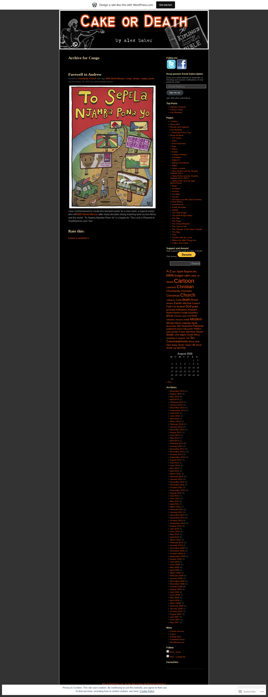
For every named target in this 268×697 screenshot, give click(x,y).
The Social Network (181, 224)
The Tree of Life (179, 226)
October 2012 (176, 454)
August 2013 (176, 432)
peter (190, 329)
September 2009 (177, 556)
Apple (180, 271)
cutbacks (170, 300)
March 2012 (175, 474)
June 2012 (175, 465)
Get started (165, 4)
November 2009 (177, 551)
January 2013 (176, 446)
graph (195, 306)
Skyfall (175, 210)
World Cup (171, 348)
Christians (186, 290)
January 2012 (176, 479)
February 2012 (176, 476)
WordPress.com (177, 642)
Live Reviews (176, 112)
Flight (174, 165)
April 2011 (174, 504)
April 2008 (174, 600)
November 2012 (177, 452)
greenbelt (170, 310)
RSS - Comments (177, 657)
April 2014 (174, 419)
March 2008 (175, 603)
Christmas (173, 295)
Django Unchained (180, 163)
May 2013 (174, 438)
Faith (169, 306)
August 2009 (176, 559)
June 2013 (175, 435)
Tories (181, 345)
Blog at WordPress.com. (113, 684)
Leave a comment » (78, 238)
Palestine (198, 326)
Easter (178, 303)
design (136, 78)
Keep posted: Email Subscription (184, 74)
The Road (176, 221)
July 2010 (174, 529)
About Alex (175, 124)
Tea (188, 338)
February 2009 (176, 575)
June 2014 (175, 416)
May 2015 (174, 397)
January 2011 (176, 512)
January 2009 (176, 578)
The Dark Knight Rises (182, 215)
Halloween (181, 309)
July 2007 (174, 617)
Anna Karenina (179, 143)
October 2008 (176, 586)
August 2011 (175, 493)
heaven (192, 309)
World (198, 345)
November (171, 326)
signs (183, 334)
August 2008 (176, 589)
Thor (174, 235)
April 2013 (174, 441)
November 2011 (177, 485)
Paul (185, 329)
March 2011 (175, 507)
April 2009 (174, 570)
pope (168, 332)
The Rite (176, 218)
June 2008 (175, 595)
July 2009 (174, 562)
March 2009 (175, 573)
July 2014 (174, 413)
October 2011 (176, 487)
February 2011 (176, 509)
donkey (169, 303)
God (188, 306)
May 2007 (174, 622)
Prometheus (177, 204)
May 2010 (174, 534)
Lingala (143, 78)
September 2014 (177, 410)
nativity (186, 323)
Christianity (83, 78)
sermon (190, 331)
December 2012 (177, 449)
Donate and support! (179, 127)
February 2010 (176, 542)
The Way (176, 232)
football (181, 306)
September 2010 (177, 523)
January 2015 (176, 405)
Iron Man (176, 194)
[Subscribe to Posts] (167, 652)
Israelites (193, 312)
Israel (184, 312)
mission (179, 319)
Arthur (174, 149)
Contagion (176, 157)
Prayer (182, 332)
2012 (174, 141)
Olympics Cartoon (178, 107)
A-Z (169, 271)
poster (151, 78)
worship (181, 347)
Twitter (188, 345)
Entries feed (175, 637)
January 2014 (176, 427)
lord (194, 315)
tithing (174, 345)
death (186, 299)
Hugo (174, 186)
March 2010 (175, 540)
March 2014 (175, 421)
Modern (196, 319)
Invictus (175, 191)
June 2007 (175, 620)
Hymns (177, 312)
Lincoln (175, 197)
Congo (129, 78)
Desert (194, 299)
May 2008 (174, 598)
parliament (171, 329)
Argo (174, 146)
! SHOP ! (174, 121)
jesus (169, 315)
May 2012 (174, 468)
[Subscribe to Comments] (167, 657)
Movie (178, 323)
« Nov (169, 382)
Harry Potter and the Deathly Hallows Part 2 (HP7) (184, 177)
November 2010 (177, 518)
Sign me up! (174, 92)
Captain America (179, 154)
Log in (173, 634)
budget (178, 275)
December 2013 (177, 430)
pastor (180, 329)
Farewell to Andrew (84, 74)
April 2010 (174, 537)
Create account (177, 631)
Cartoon (184, 281)
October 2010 (176, 520)
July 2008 (174, 592)
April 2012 (174, 471)
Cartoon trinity (176, 110)
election (187, 303)
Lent (189, 315)
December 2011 (177, 482)
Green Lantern (178, 168)
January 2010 (176, 545)
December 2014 (177, 408)
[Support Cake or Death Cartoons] (187, 256)
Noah (194, 323)
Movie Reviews (176, 135)
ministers (170, 319)
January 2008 (176, 609)
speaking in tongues (175, 338)
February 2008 (176, 606)
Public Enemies (179, 207)
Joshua (177, 316)
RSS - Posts (175, 652)
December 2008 (177, 581)
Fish (174, 306)
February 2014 (176, 424)
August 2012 (176, 460)
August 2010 (176, 526)
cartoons (171, 287)
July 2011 (174, 496)
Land (183, 316)
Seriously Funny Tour (181, 132)
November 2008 (177, 584)
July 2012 (174, 463)
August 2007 (176, 614)
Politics (197, 328)
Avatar (175, 152)
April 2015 (174, 399)
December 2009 (177, 548)
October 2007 (176, 611)
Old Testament (184, 326)
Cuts (178, 299)
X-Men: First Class (180, 243)
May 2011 (174, 501)
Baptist (188, 271)
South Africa (193, 334)
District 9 (176, 160)
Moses (170, 323)
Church (92, 78)
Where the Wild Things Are (184, 240)
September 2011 (177, 490)
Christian (185, 286)
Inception (176, 188)
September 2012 (177, 457)
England (196, 303)
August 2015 (176, 394)
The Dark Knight (179, 213)
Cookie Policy (147, 691)
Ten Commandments (180, 339)
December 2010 (177, 515)
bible (170, 275)
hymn (169, 312)
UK (193, 344)
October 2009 (176, 553)
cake (187, 275)
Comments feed (177, 639)
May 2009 (174, 567)
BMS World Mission (115, 78)
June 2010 (175, 531)
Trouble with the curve (182, 237)
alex (174, 271)
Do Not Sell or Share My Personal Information (145, 684)
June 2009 (175, 564)
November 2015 (177, 391)
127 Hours (176, 138)
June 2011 (175, 498)
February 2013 (176, 443)
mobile (186, 319)
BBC (195, 271)
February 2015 (176, 402)
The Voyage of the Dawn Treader (187, 229)
